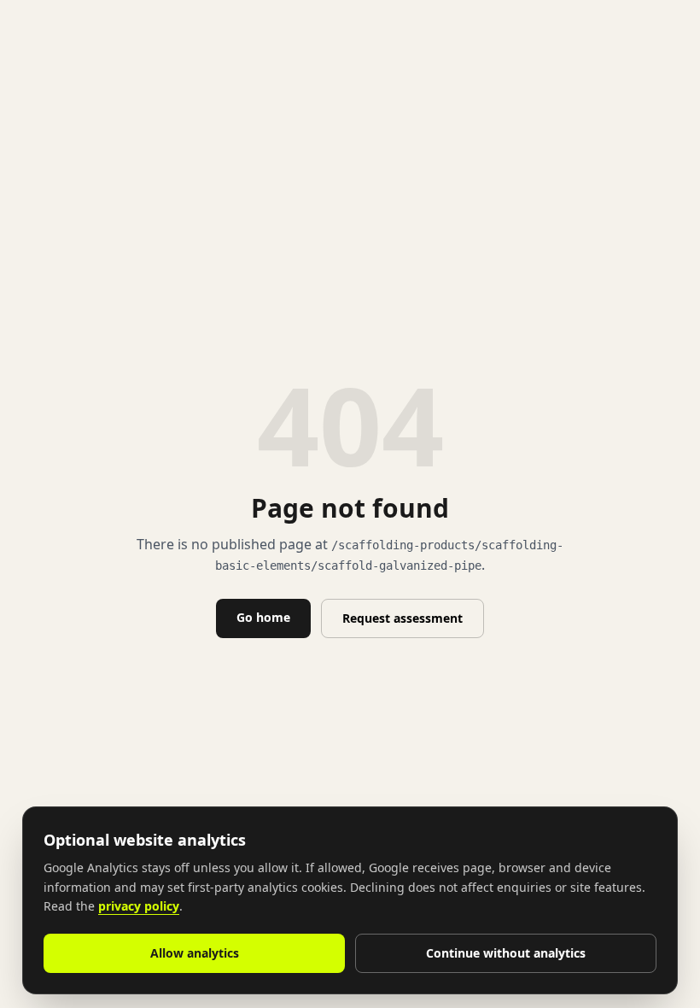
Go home (263, 617)
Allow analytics (194, 953)
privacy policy (138, 906)
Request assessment (402, 618)
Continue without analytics (506, 953)
